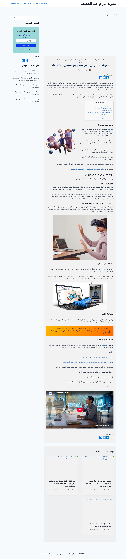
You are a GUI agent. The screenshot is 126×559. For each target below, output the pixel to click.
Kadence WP (46, 554)
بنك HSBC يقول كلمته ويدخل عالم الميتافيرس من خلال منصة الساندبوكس (62, 483)
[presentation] (98, 466)
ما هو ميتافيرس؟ (108, 106)
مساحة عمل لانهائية (106, 114)
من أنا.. (23, 3)
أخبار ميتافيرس (80, 62)
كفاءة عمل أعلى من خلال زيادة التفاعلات (100, 112)
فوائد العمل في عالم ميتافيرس (104, 108)
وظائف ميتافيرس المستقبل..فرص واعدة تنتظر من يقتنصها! (87, 169)
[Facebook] (100, 77)
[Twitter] (104, 77)
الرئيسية (44, 3)
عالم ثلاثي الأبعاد (107, 116)
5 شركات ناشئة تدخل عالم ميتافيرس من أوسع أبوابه (98, 357)
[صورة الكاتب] (90, 70)
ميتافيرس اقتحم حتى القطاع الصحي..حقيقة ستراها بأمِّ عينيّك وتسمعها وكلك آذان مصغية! (88, 362)
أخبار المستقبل (15, 3)
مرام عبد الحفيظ (82, 70)
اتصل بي (29, 3)
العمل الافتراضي (103, 271)
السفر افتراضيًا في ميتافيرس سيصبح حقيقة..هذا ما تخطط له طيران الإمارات (98, 483)
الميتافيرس (110, 129)
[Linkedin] (107, 77)
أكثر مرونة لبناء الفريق (105, 118)
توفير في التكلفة (107, 110)
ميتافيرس (105, 345)
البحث (37, 15)
